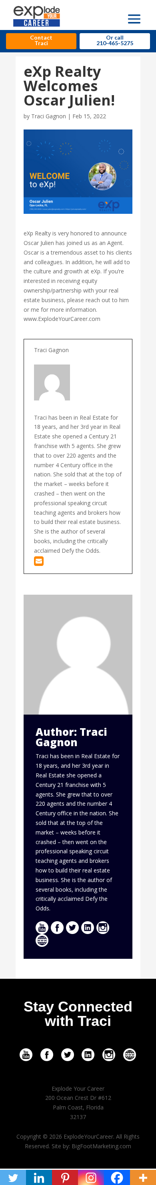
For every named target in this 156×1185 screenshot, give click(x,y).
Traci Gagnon (48, 116)
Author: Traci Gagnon (71, 737)
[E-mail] (39, 563)
